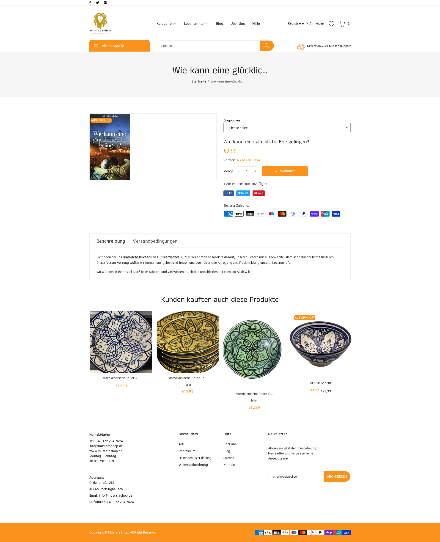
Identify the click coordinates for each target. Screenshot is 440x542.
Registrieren (296, 23)
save (260, 193)
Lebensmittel (195, 24)
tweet (244, 193)
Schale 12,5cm (319, 382)
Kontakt (229, 465)
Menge (228, 171)
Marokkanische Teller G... (253, 393)
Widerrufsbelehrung (193, 465)
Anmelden (316, 23)
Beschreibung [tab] (110, 241)
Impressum (187, 451)
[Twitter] (97, 2)
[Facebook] (90, 2)
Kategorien (165, 24)
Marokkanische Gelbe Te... (187, 378)
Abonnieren (337, 476)
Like (229, 193)
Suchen (228, 458)
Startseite (199, 81)
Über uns (238, 24)
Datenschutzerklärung (195, 458)
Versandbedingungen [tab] (155, 241)
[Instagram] (105, 2)
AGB (182, 444)
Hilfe (256, 24)
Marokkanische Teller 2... (120, 378)
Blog (219, 24)
